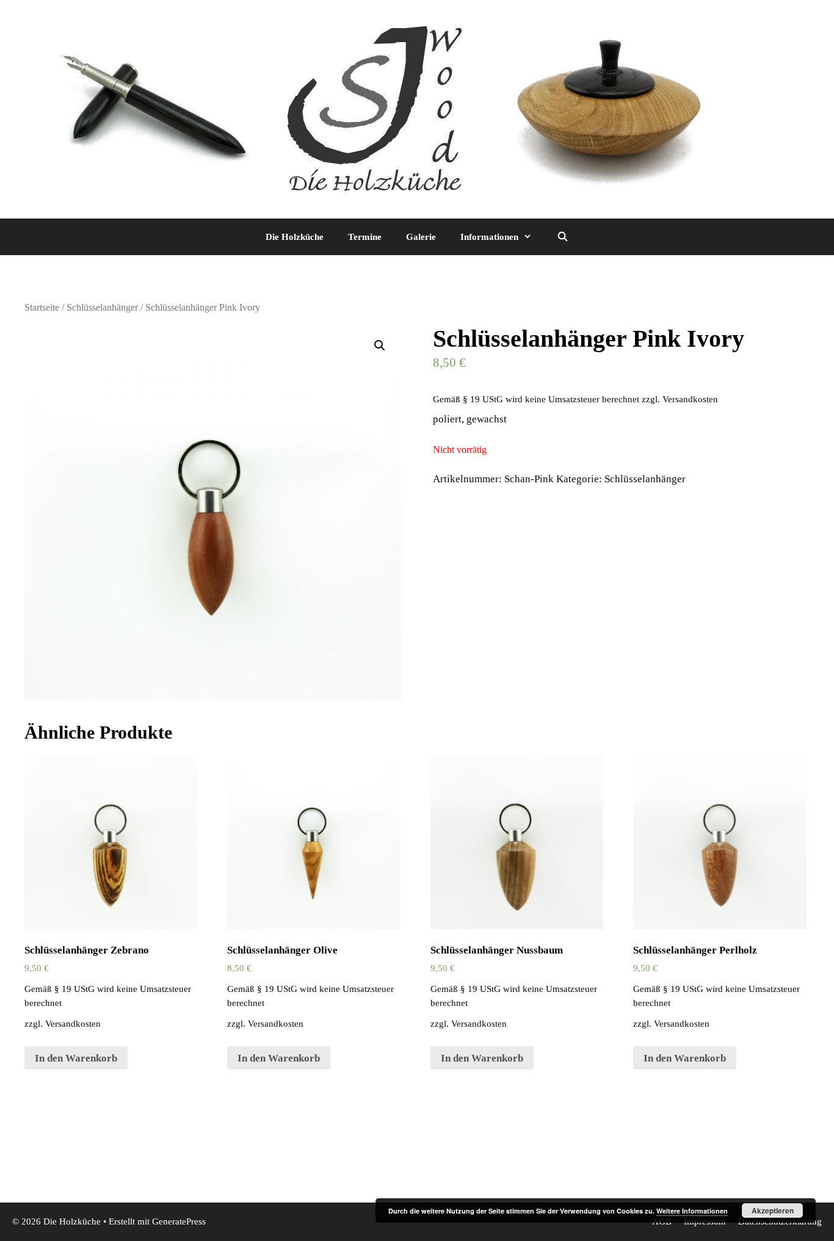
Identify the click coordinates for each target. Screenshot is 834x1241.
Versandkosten (690, 399)
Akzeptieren (773, 1210)
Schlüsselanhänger (102, 307)
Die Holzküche (295, 237)
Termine (365, 237)
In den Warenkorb (76, 1058)
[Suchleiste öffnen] (562, 237)
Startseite (41, 307)
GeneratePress (179, 1221)
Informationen (489, 237)
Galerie (421, 237)
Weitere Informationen (692, 1210)
